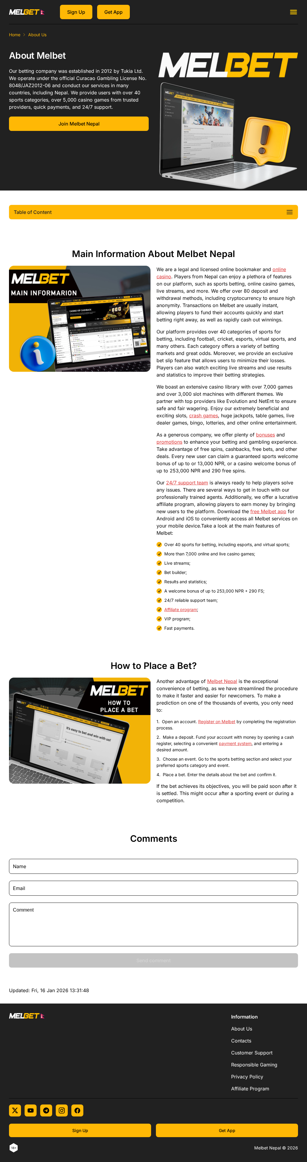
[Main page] (27, 12)
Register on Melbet (216, 721)
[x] (15, 1110)
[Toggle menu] (293, 11)
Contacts (241, 1041)
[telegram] (46, 1110)
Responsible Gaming (254, 1065)
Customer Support (252, 1053)
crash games (203, 415)
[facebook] (77, 1110)
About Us (241, 1029)
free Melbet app (268, 511)
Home (14, 34)
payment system (235, 743)
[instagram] (62, 1110)
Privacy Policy (247, 1077)
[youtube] (31, 1110)
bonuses (265, 435)
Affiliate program (180, 609)
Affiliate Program (250, 1089)
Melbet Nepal (222, 681)
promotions (169, 442)
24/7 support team (187, 483)
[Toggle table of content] (289, 212)
